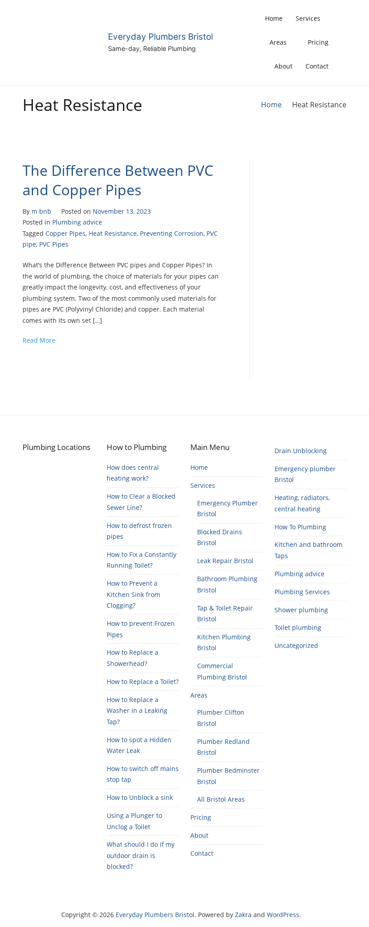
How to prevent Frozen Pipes (141, 628)
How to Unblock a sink (140, 797)
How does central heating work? (133, 472)
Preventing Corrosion (171, 233)
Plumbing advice (77, 222)
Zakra (243, 914)
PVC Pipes (53, 244)
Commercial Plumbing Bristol (222, 671)
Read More (38, 340)
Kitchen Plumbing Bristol (224, 642)
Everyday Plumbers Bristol (160, 37)
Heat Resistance (113, 233)
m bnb (41, 211)
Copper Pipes (65, 233)
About (283, 66)
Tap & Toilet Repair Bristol (225, 613)
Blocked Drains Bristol (219, 537)
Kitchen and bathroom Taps (308, 550)
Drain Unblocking (300, 450)
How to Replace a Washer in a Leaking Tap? (137, 710)
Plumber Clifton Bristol (220, 717)
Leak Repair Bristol (225, 560)
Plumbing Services (302, 591)
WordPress (283, 914)
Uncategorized (296, 645)
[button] (344, 42)
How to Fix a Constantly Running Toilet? (141, 559)
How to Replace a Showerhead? (132, 657)
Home (274, 18)
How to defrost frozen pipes (139, 531)
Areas (278, 42)
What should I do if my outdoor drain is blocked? (141, 855)
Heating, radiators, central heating (302, 503)
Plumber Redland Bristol (223, 747)
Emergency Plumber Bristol (227, 508)
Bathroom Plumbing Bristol (227, 584)
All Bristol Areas (221, 799)
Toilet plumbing (297, 627)
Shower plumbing (301, 610)
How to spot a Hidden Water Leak (139, 745)
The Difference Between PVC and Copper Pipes (117, 179)
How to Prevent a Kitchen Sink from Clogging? (133, 594)
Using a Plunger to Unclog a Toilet (134, 821)
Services (308, 18)
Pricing (318, 42)
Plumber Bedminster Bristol (228, 775)
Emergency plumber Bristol (305, 474)
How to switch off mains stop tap (143, 774)
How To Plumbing (300, 527)
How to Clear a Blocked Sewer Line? (141, 501)
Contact (317, 66)
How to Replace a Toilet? (143, 681)
